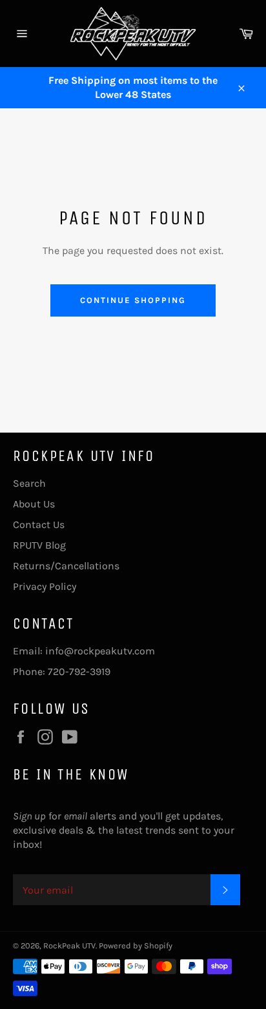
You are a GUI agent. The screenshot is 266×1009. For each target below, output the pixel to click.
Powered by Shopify (135, 945)
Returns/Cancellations (66, 566)
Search (29, 483)
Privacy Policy (44, 586)
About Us (34, 504)
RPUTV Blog (39, 545)
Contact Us (39, 524)
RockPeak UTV (69, 945)
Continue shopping (132, 300)
